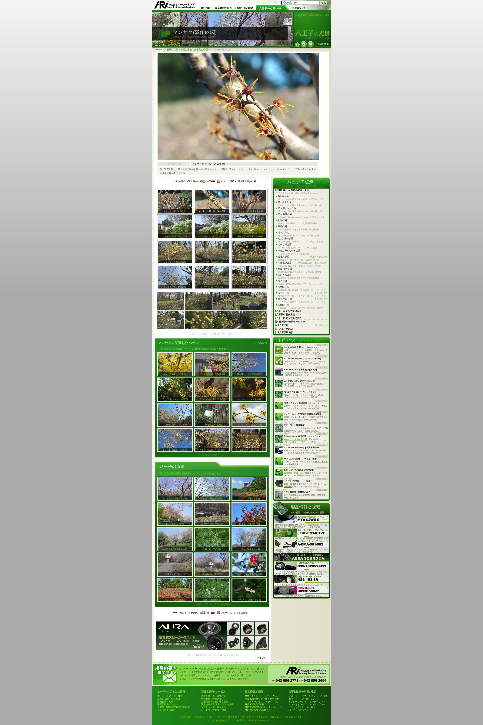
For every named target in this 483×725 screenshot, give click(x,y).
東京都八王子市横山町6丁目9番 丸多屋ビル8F (279, 717)
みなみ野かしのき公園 (289, 250)
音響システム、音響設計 (213, 696)
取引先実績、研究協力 (168, 698)
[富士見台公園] (297, 44)
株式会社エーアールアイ (240, 717)
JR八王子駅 (302, 325)
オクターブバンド (297, 701)
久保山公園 (283, 305)
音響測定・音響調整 (211, 698)
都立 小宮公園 (302, 299)
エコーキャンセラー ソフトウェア (262, 696)
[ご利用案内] (303, 44)
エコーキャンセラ (297, 704)
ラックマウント (317, 701)
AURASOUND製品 (254, 704)
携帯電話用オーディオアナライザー (263, 698)
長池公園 (282, 226)
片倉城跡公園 (302, 262)
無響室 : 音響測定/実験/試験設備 (173, 707)
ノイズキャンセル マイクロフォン (262, 701)
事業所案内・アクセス (168, 704)
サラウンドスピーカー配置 (302, 707)
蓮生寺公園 (283, 196)
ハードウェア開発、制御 (213, 710)
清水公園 (282, 280)
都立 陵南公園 (285, 268)
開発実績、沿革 (165, 701)
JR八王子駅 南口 (284, 332)
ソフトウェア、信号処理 (213, 707)
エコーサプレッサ (318, 704)
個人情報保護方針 (166, 710)
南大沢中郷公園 (286, 238)
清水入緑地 (283, 232)
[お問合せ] (310, 44)
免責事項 (199, 717)
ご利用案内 (186, 717)
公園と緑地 (186, 49)
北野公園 (282, 220)
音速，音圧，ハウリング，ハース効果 (307, 696)
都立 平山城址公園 (287, 208)
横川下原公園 (284, 274)
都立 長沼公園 (285, 214)
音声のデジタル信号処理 (295, 439)
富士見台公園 (201, 49)
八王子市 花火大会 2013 (288, 314)
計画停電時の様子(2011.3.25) (291, 321)
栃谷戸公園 (302, 256)
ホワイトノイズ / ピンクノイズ (304, 698)
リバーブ (305, 442)
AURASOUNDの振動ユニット (260, 710)
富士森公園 (283, 286)
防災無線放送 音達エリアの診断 (217, 704)
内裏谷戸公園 (284, 244)
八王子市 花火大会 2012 (288, 318)
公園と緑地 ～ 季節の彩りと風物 (292, 190)
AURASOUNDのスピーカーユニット (263, 707)
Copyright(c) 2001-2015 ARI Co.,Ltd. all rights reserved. (241, 720)
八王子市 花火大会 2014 (288, 311)
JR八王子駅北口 (284, 329)
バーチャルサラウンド (299, 710)
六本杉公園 (302, 293)
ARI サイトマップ (216, 717)
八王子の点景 (171, 49)
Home (159, 49)
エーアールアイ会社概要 (169, 696)
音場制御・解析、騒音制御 (296, 473)
